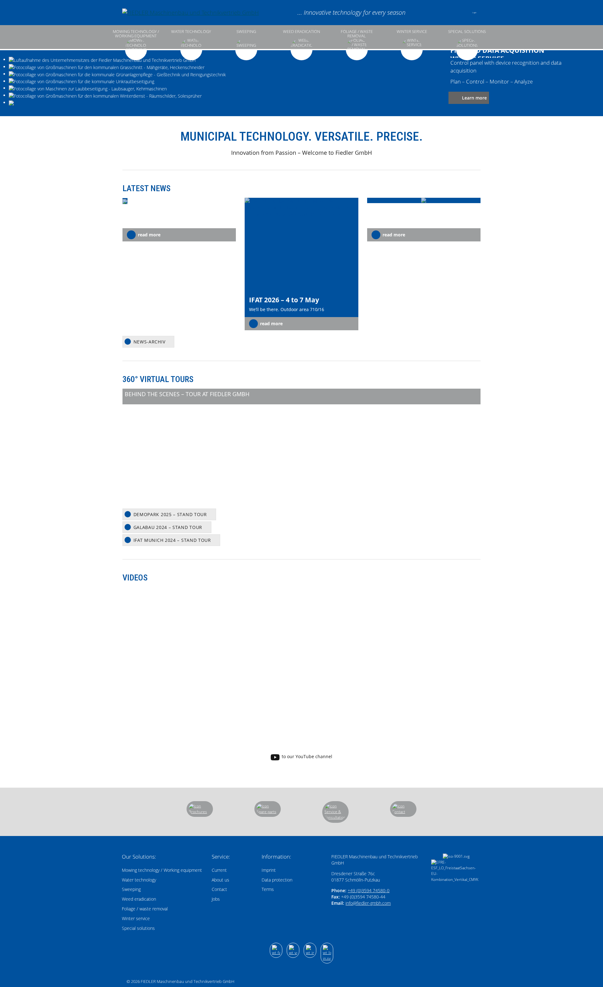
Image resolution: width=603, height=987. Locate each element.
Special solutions (467, 31)
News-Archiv (149, 342)
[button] (461, 12)
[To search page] (444, 12)
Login (474, 12)
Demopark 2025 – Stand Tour (170, 514)
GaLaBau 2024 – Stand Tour (168, 527)
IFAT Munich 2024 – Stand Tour (172, 540)
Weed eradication (301, 31)
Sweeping (246, 31)
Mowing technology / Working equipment (136, 34)
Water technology (191, 31)
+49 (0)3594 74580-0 (368, 890)
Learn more (474, 98)
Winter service (412, 31)
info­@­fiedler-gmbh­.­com (368, 903)
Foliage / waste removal (357, 34)
